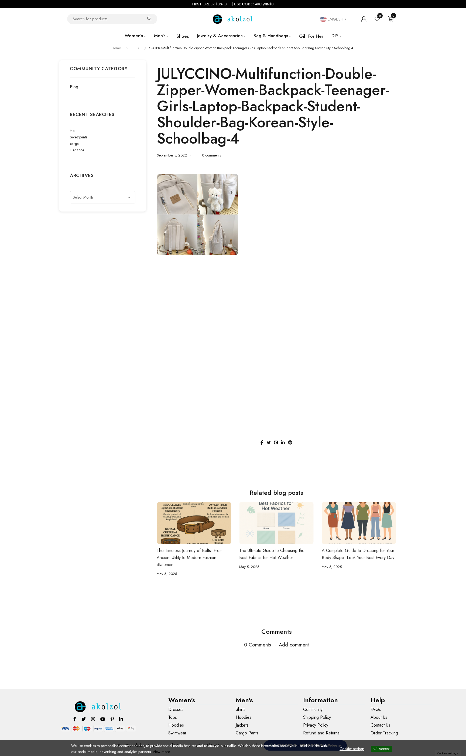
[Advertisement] (276, 298)
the (72, 130)
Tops (172, 717)
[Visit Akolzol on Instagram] (93, 719)
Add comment (294, 644)
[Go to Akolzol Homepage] (98, 706)
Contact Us (380, 725)
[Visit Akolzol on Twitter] (83, 719)
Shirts (240, 709)
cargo (74, 143)
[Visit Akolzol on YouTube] (102, 719)
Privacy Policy (315, 725)
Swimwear (177, 733)
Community (313, 709)
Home (116, 47)
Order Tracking (384, 733)
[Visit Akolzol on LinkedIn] (121, 719)
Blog (74, 87)
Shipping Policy (317, 717)
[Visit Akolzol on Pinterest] (112, 719)
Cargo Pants (247, 733)
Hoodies (176, 725)
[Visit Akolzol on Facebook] (74, 719)
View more (161, 751)
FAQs (376, 709)
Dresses (175, 709)
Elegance (77, 150)
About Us (379, 717)
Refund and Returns (321, 733)
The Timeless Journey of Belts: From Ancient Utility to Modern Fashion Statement (189, 557)
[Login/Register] (363, 19)
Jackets (242, 725)
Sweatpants (78, 137)
